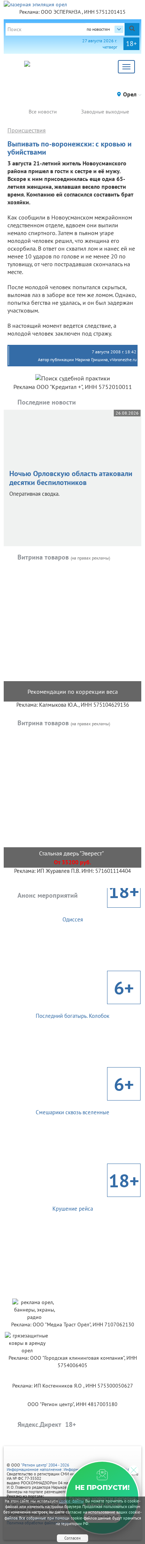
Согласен (72, 1538)
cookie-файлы (71, 1501)
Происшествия (26, 130)
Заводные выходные (105, 111)
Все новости (43, 111)
